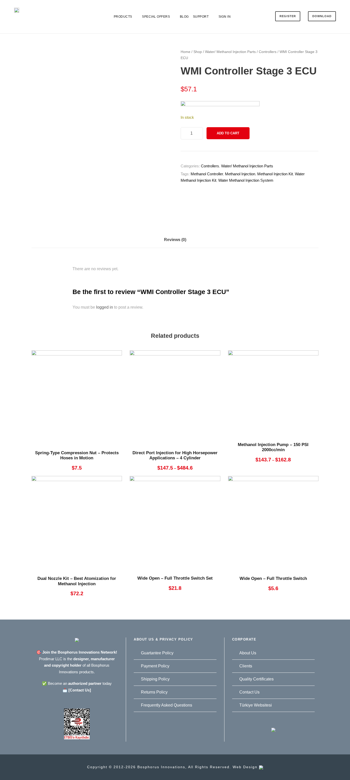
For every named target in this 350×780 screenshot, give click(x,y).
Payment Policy (155, 666)
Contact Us (249, 692)
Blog (184, 16)
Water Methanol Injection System (245, 180)
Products (123, 16)
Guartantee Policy (157, 653)
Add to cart (228, 133)
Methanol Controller (207, 174)
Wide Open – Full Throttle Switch (273, 578)
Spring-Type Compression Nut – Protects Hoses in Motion (77, 455)
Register (288, 16)
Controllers (267, 52)
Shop (197, 52)
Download (322, 16)
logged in (104, 307)
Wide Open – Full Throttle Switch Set (175, 578)
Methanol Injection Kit (275, 174)
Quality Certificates (256, 679)
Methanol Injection (240, 174)
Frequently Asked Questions (166, 705)
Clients (245, 666)
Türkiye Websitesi (255, 705)
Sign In (225, 16)
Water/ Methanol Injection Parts (230, 52)
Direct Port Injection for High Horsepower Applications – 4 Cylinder (175, 455)
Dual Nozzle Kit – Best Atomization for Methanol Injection (76, 581)
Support (201, 16)
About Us (247, 653)
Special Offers (156, 16)
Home (185, 52)
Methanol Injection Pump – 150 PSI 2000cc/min (273, 447)
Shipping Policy (155, 679)
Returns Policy (154, 692)
